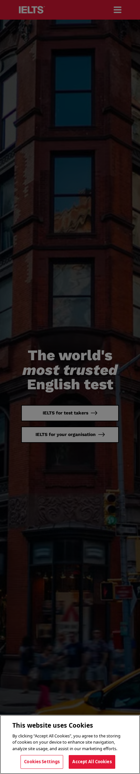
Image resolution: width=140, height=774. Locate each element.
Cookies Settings (42, 762)
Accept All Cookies (91, 762)
